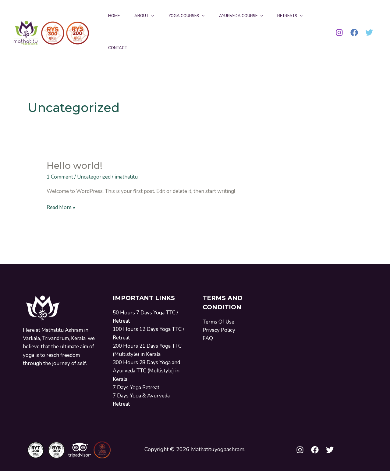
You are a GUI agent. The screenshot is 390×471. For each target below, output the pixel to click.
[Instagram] (339, 32)
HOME (114, 16)
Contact (117, 48)
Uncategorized (94, 176)
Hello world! (74, 165)
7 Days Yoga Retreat (136, 387)
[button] (151, 16)
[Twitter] (369, 32)
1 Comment (60, 176)
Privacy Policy (219, 330)
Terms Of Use (218, 321)
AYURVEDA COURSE (238, 16)
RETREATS (287, 16)
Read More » (61, 207)
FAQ (208, 338)
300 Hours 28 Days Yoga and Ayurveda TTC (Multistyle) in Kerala (146, 370)
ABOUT (141, 16)
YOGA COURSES (183, 16)
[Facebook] (354, 32)
